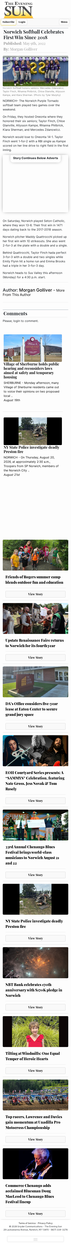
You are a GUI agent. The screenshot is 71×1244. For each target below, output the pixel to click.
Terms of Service (27, 1223)
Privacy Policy (45, 1223)
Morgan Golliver (36, 290)
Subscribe (8, 22)
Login (22, 22)
